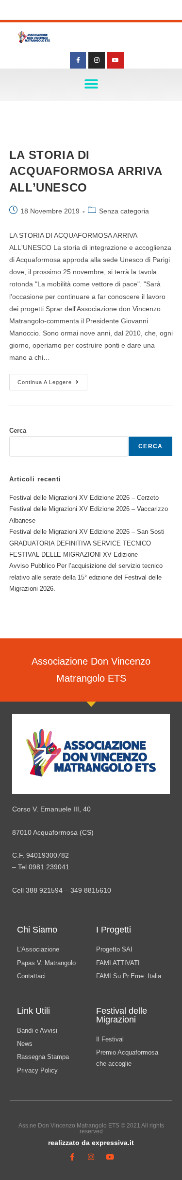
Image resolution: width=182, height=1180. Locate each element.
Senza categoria (124, 211)
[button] (91, 84)
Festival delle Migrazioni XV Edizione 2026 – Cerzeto (84, 497)
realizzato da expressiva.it (91, 1142)
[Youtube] (115, 60)
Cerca (17, 430)
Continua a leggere (52, 379)
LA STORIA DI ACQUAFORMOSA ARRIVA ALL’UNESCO (85, 171)
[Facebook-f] (78, 60)
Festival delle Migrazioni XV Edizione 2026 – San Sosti (87, 531)
